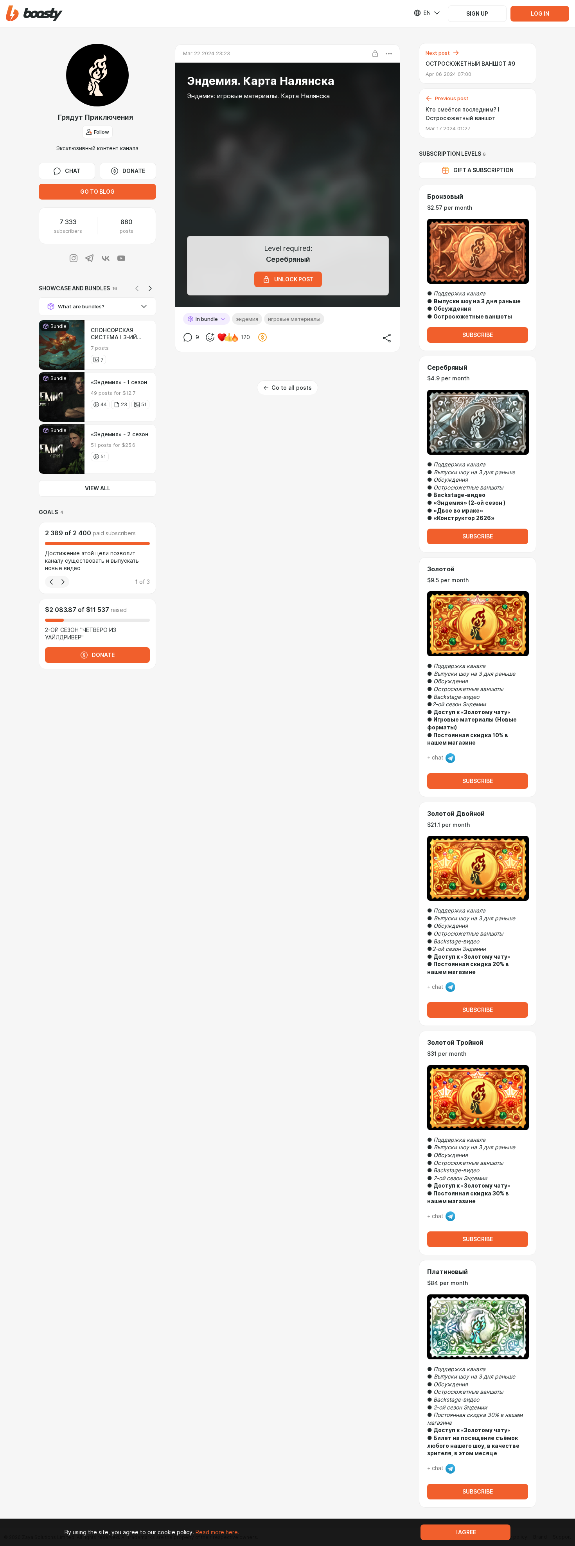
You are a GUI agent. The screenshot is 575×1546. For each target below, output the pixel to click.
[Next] (150, 288)
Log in (540, 14)
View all (97, 488)
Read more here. (217, 1532)
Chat (73, 171)
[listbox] (422, 13)
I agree (465, 1532)
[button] (34, 13)
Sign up (477, 14)
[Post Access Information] (375, 54)
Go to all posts (291, 388)
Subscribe (477, 335)
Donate (133, 171)
